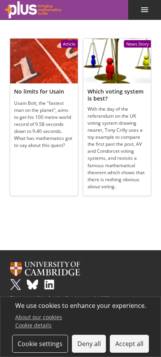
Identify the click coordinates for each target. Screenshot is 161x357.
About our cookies (38, 317)
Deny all (89, 343)
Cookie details (33, 325)
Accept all (129, 343)
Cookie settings (40, 343)
